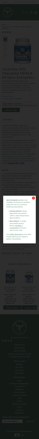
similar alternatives (16, 234)
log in (12, 213)
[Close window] (33, 198)
